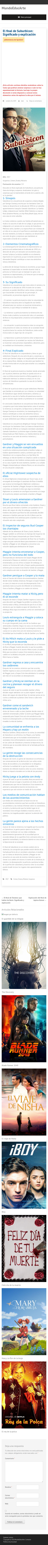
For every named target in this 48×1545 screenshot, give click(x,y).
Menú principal (26, 17)
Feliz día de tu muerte (11, 1285)
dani (22, 101)
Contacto (28, 1540)
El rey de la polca (9, 1431)
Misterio (25, 879)
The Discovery (8, 992)
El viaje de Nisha (9, 1138)
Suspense (32, 879)
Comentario (10, 1458)
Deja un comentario (35, 101)
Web (6, 1504)
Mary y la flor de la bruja (12, 1358)
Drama (20, 879)
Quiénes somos (8, 1537)
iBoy (3, 1212)
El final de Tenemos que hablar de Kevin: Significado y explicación (13, 900)
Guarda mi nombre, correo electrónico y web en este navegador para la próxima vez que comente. (24, 1514)
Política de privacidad (10, 1542)
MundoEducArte (14, 8)
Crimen (15, 879)
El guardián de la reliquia (12, 918)
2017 (7, 879)
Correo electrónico (10, 1496)
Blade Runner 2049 (10, 1065)
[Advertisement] (24, 64)
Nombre (8, 1487)
